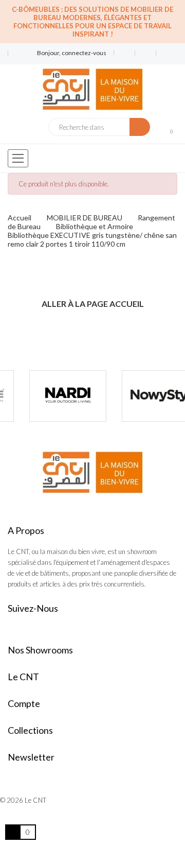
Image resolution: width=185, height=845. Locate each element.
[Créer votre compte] (163, 53)
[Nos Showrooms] (15, 58)
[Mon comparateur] (145, 53)
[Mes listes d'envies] (124, 53)
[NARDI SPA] (50, 396)
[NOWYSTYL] (142, 396)
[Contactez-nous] (15, 50)
